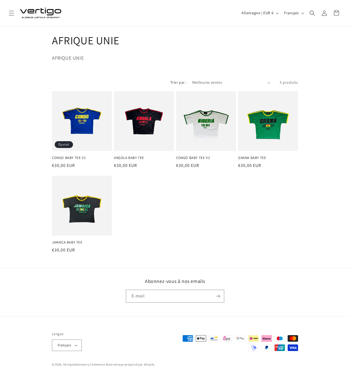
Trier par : (178, 82)
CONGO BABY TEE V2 (69, 158)
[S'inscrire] (218, 296)
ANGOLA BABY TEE (129, 158)
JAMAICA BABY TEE (67, 242)
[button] (11, 13)
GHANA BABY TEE (252, 158)
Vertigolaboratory (76, 364)
